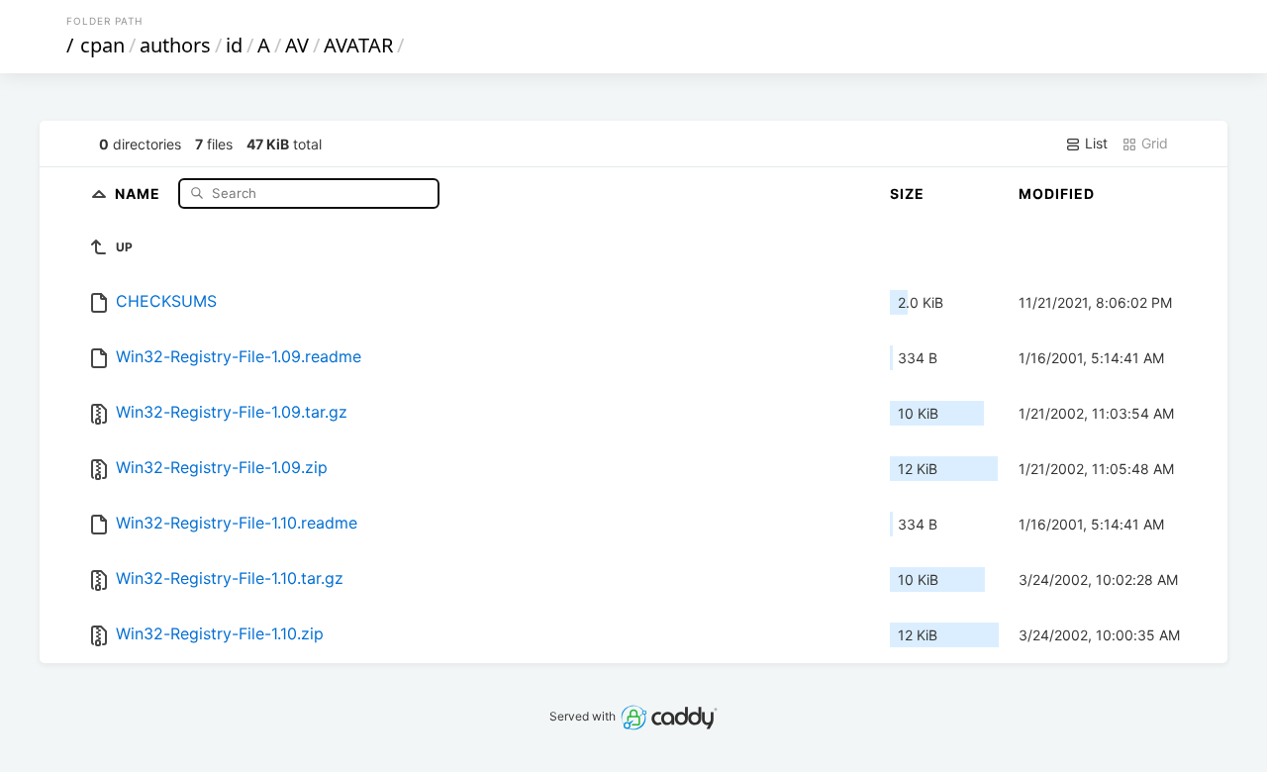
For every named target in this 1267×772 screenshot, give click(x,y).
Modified (1057, 193)
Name (139, 192)
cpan (102, 45)
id (234, 45)
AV (297, 45)
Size (907, 193)
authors (175, 45)
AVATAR (358, 45)
